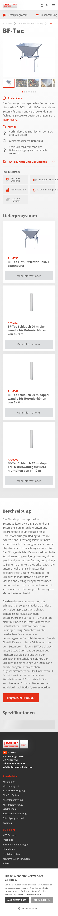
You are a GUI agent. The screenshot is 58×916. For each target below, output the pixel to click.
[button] (9, 83)
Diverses (7, 822)
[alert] (29, 892)
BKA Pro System (11, 795)
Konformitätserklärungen (16, 858)
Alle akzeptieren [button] (17, 900)
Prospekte (8, 839)
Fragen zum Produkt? (20, 698)
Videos (6, 863)
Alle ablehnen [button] (42, 900)
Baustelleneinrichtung (31, 23)
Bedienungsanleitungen (16, 844)
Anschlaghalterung (13, 799)
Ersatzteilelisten (11, 854)
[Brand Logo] (15, 744)
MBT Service (9, 835)
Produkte (7, 23)
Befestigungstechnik (13, 818)
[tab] (22, 91)
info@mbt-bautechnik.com (18, 767)
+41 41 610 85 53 (16, 763)
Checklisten (9, 849)
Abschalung (9, 781)
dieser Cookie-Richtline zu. (29, 894)
